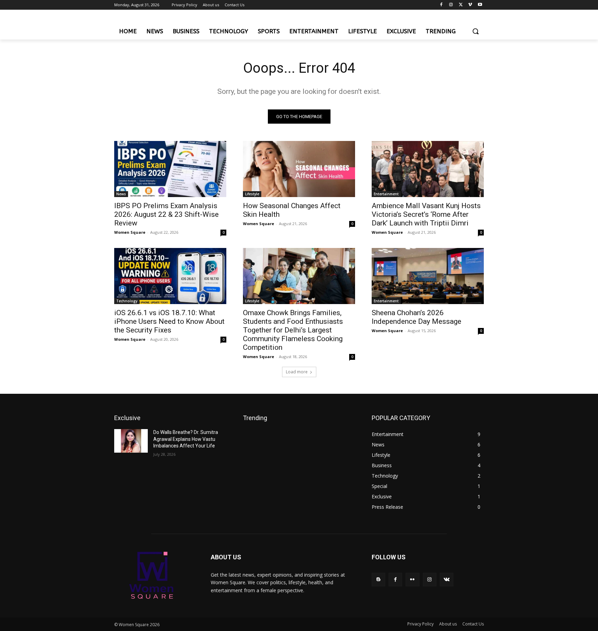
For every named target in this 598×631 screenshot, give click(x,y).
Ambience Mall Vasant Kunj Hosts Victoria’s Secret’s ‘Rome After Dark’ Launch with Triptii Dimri (426, 214)
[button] (475, 31)
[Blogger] (378, 579)
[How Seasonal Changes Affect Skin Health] (299, 169)
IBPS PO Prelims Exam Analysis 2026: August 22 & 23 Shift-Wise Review (166, 214)
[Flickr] (412, 579)
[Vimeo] (470, 5)
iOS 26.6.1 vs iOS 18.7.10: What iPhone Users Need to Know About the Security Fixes (169, 321)
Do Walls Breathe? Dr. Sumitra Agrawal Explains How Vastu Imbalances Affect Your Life (185, 438)
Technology (126, 301)
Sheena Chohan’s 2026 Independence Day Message (416, 317)
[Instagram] (451, 5)
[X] (461, 5)
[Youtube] (480, 5)
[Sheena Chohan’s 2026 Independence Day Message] (428, 276)
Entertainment (386, 194)
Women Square (129, 232)
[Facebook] (441, 5)
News (121, 194)
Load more (297, 372)
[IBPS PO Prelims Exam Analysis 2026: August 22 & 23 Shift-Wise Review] (170, 169)
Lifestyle (252, 194)
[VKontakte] (446, 579)
